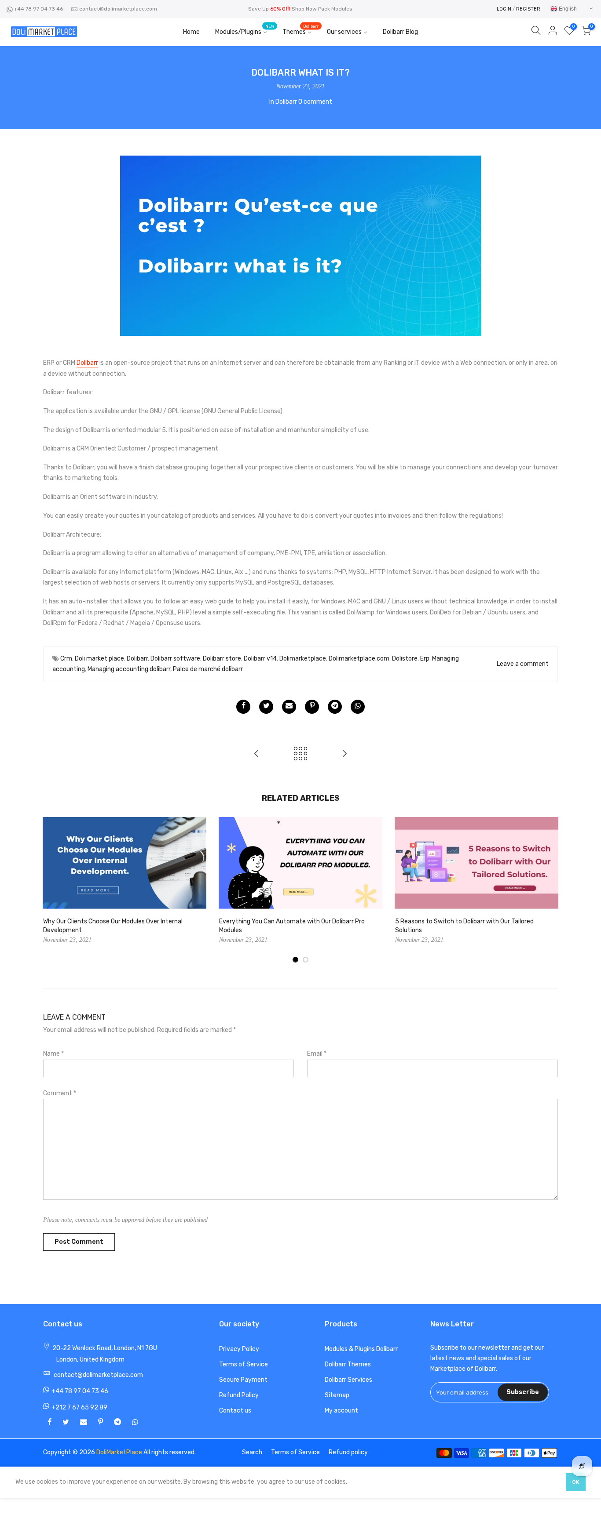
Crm (66, 658)
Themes (300, 30)
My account (341, 1410)
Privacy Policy (239, 1349)
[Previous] (52, 890)
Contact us (235, 1410)
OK (575, 1482)
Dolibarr (286, 101)
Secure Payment (243, 1380)
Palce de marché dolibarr (208, 669)
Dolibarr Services (348, 1380)
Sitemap (337, 1395)
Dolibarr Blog (400, 32)
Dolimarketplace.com (359, 658)
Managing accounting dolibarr (129, 669)
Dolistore (405, 658)
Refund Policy (239, 1395)
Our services (344, 32)
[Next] (549, 890)
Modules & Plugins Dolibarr (361, 1349)
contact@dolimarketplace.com (118, 9)
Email (316, 1053)
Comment (59, 1093)
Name (53, 1053)
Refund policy (348, 1452)
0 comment (315, 101)
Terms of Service (243, 1364)
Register (528, 9)
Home (191, 32)
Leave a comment (523, 664)
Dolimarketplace (302, 658)
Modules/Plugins (244, 30)
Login (504, 9)
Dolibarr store (222, 658)
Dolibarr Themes (348, 1364)
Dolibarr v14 (260, 658)
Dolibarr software (175, 658)
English (567, 9)
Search (252, 1452)
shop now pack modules (322, 9)
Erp (424, 658)
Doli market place (99, 658)
